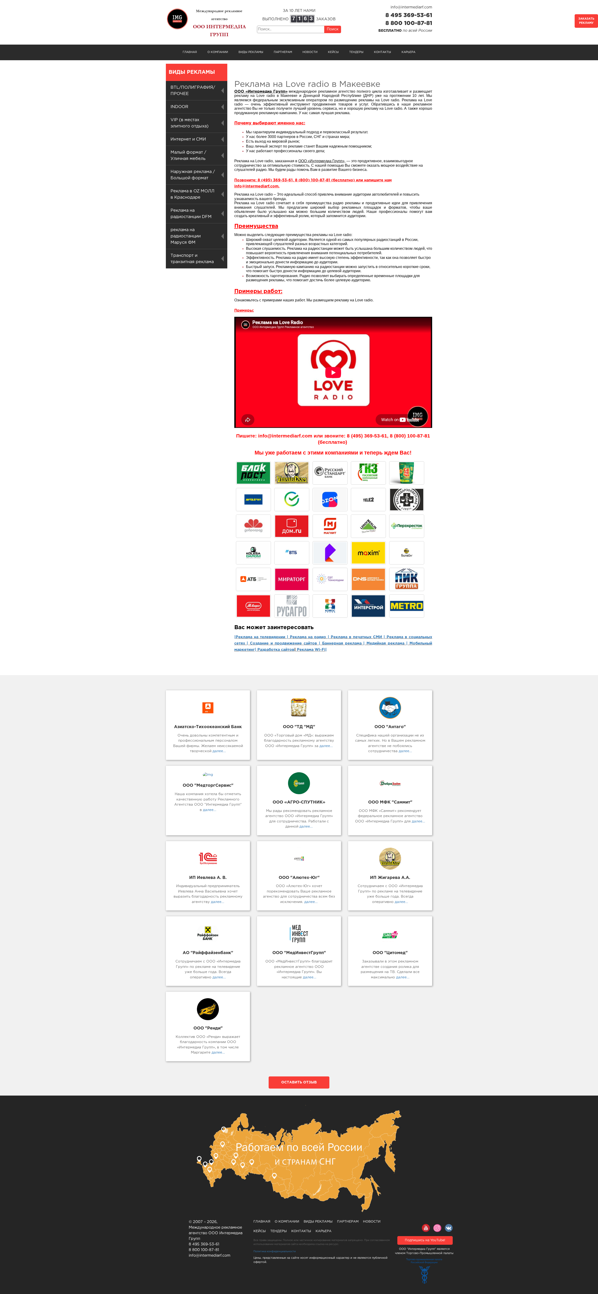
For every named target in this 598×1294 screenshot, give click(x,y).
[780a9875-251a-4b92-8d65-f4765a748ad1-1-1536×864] (406, 526)
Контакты (382, 52)
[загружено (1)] (253, 606)
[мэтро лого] (406, 606)
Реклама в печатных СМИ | (359, 637)
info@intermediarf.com (411, 7)
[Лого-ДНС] (368, 579)
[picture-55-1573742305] (330, 473)
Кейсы (333, 52)
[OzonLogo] (330, 499)
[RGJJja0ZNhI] (253, 473)
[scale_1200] (291, 499)
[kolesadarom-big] (253, 552)
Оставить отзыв (299, 1082)
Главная (190, 52)
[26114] (368, 606)
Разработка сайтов (275, 650)
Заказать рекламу (586, 21)
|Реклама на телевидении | (261, 637)
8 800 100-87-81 (408, 23)
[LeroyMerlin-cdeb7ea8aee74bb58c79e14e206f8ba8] (368, 526)
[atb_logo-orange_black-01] (253, 579)
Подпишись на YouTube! (425, 1240)
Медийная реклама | (387, 643)
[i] (291, 579)
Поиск (332, 29)
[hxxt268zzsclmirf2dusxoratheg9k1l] (330, 579)
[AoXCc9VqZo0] (291, 473)
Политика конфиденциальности (274, 1251)
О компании (217, 52)
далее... (218, 751)
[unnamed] (406, 499)
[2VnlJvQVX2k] (368, 473)
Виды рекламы (250, 52)
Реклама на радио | (309, 637)
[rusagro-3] (291, 606)
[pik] (406, 579)
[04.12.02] (330, 606)
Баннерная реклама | (343, 643)
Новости (310, 52)
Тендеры (356, 52)
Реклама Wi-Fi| (311, 650)
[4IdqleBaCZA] (330, 552)
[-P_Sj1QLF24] (368, 552)
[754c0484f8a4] (406, 473)
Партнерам (283, 52)
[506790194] (406, 552)
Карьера (408, 52)
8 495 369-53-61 (408, 15)
